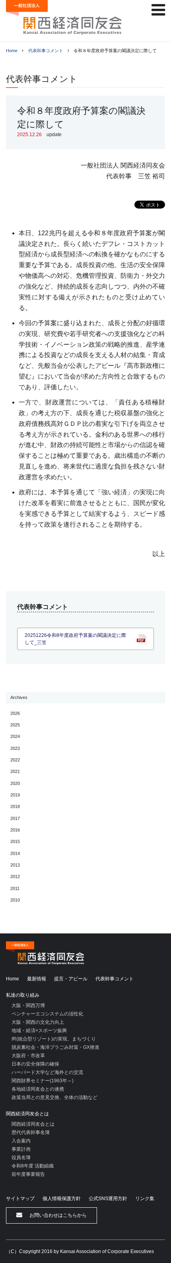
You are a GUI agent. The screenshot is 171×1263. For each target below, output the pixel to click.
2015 (15, 841)
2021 (15, 771)
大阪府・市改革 (28, 1055)
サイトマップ (20, 1198)
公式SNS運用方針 (108, 1198)
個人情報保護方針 (62, 1198)
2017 (15, 818)
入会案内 (21, 1141)
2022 (15, 759)
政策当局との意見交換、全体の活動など (54, 1097)
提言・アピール (70, 979)
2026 (15, 713)
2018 (15, 806)
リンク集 (144, 1198)
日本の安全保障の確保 (35, 1064)
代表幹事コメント (45, 50)
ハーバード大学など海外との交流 (47, 1072)
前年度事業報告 (28, 1174)
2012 (15, 876)
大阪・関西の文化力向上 (38, 1022)
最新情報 (36, 979)
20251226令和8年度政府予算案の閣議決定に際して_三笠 (75, 638)
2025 (15, 724)
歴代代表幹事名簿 (31, 1132)
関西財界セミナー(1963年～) (43, 1080)
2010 (15, 900)
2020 (15, 783)
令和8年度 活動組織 (33, 1166)
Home (11, 50)
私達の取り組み (22, 995)
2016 (15, 830)
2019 (15, 795)
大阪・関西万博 (28, 1005)
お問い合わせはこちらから (57, 1215)
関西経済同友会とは (27, 1114)
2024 (15, 736)
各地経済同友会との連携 (38, 1089)
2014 (15, 853)
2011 (14, 888)
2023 (15, 748)
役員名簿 (21, 1157)
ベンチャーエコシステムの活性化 (47, 1014)
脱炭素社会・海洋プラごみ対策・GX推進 (55, 1047)
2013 (15, 865)
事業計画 (21, 1149)
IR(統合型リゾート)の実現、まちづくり (54, 1039)
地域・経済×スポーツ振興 (39, 1030)
